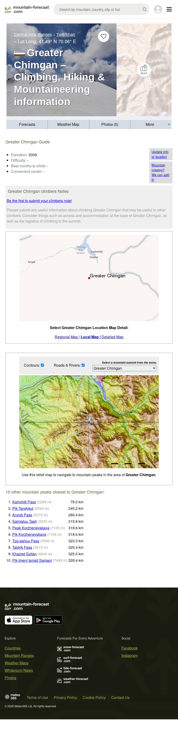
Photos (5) (109, 124)
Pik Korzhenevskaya (29, 534)
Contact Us (120, 697)
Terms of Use (37, 697)
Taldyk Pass (22, 547)
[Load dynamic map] (144, 70)
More (150, 124)
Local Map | (91, 336)
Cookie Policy (94, 697)
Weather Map (68, 124)
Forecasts (27, 124)
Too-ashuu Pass (25, 540)
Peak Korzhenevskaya (30, 527)
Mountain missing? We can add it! (160, 172)
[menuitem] (27, 124)
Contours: (32, 365)
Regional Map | (67, 336)
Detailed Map (113, 336)
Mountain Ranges (19, 655)
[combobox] (101, 9)
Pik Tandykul (22, 508)
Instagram (129, 655)
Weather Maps (17, 662)
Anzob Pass (22, 514)
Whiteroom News (19, 670)
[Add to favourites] (103, 36)
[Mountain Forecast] (27, 9)
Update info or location (160, 154)
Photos (10, 677)
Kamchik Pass (24, 501)
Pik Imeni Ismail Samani (32, 560)
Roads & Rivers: (68, 365)
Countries (13, 648)
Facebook (129, 648)
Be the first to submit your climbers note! (39, 200)
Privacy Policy (65, 697)
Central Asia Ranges (33, 34)
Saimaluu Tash (24, 521)
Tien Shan (65, 34)
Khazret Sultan (24, 553)
